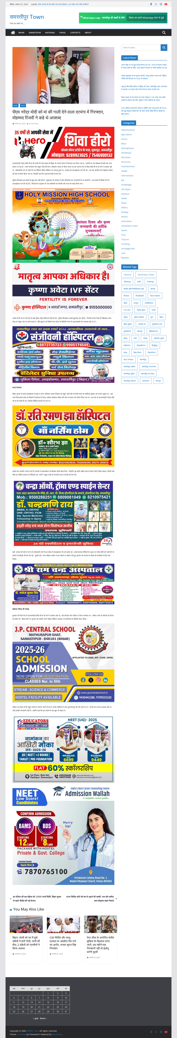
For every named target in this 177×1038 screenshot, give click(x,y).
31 (66, 1011)
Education (126, 157)
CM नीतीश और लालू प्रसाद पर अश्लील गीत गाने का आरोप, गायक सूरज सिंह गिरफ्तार (63, 943)
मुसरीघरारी (127, 331)
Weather (125, 257)
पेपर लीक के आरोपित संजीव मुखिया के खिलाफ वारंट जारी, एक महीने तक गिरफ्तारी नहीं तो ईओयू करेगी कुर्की (100, 945)
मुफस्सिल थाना (157, 324)
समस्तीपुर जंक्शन (129, 366)
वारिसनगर (127, 345)
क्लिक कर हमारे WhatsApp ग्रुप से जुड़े (146, 17)
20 (32, 1007)
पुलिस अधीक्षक (139, 317)
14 (39, 1002)
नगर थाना (127, 310)
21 (39, 1007)
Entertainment (128, 166)
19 (23, 1007)
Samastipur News (146, 274)
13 (32, 1002)
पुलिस (125, 317)
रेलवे (135, 338)
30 (58, 1011)
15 (48, 1002)
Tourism (125, 239)
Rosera (124, 216)
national (127, 274)
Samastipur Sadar (129, 225)
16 (58, 1002)
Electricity (125, 162)
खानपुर (152, 288)
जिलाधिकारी (140, 295)
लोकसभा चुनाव (159, 338)
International (127, 175)
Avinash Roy (33, 123)
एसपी (139, 281)
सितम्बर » (43, 1018)
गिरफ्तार (126, 295)
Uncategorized (128, 248)
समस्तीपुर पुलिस (129, 373)
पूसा (151, 317)
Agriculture (126, 134)
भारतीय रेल (142, 324)
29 (48, 1011)
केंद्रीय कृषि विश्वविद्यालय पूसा (134, 288)
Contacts (75, 32)
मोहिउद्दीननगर (153, 331)
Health (124, 171)
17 (66, 1002)
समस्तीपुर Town (27, 16)
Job (122, 180)
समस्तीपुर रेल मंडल (147, 373)
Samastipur (35, 32)
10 (66, 997)
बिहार (161, 317)
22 (48, 1007)
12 (23, 1002)
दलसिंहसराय (149, 303)
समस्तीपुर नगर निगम (149, 366)
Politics (124, 207)
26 (23, 1011)
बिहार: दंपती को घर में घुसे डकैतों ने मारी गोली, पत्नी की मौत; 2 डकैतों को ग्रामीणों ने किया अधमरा (26, 943)
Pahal (62, 32)
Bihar (21, 32)
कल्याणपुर (150, 281)
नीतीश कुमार (141, 310)
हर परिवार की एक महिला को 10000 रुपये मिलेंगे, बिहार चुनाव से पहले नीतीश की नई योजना (37, 898)
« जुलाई (35, 1018)
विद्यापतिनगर (141, 345)
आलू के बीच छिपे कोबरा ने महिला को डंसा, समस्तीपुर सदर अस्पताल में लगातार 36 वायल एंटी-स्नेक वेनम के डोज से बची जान (64, 5)
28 (39, 1011)
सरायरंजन (145, 380)
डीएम (125, 303)
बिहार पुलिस (128, 324)
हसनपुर (158, 380)
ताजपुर (136, 303)
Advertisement (128, 130)
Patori (124, 203)
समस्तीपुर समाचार (130, 380)
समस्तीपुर (143, 359)
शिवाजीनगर (152, 352)
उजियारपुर (127, 281)
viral (123, 253)
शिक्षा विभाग (137, 352)
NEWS (23, 105)
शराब (125, 352)
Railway (124, 212)
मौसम (125, 338)
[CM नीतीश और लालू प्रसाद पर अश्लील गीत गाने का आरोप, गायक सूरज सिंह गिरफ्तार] (63, 917)
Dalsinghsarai (127, 148)
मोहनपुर (139, 331)
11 (14, 1002)
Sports (124, 230)
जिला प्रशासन (155, 295)
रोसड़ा (145, 338)
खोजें (164, 47)
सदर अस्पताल (128, 359)
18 (14, 1007)
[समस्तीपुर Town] (13, 32)
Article (124, 139)
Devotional (126, 152)
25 (14, 1011)
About (88, 32)
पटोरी (153, 310)
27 (32, 1011)
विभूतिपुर (155, 345)
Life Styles (126, 189)
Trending (125, 244)
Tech (123, 235)
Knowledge (126, 184)
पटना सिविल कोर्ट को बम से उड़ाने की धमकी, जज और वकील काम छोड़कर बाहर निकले (90, 898)
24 (66, 1007)
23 (58, 1007)
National (50, 32)
